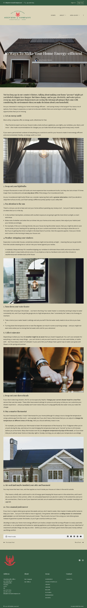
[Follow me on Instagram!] (83, 560)
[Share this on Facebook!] (68, 536)
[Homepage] (17, 15)
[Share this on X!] (71, 536)
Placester (81, 606)
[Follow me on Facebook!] (79, 560)
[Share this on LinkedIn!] (74, 536)
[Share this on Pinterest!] (77, 536)
